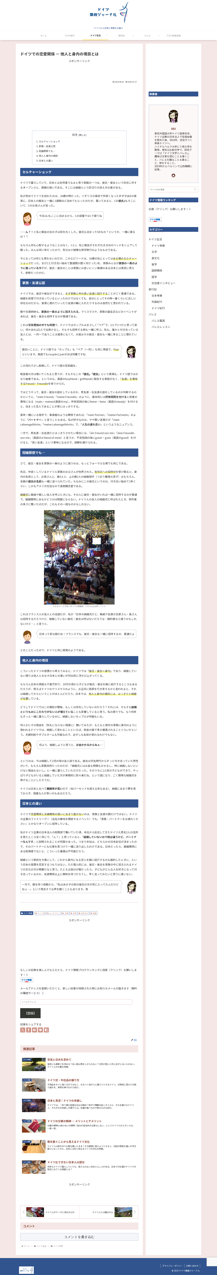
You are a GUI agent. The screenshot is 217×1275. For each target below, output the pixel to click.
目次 (75, 135)
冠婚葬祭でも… (47, 151)
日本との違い (46, 160)
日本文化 (84, 913)
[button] (46, 1029)
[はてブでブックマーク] (34, 1029)
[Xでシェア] (22, 1029)
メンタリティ (54, 913)
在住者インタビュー (164, 283)
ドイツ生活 (155, 239)
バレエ (153, 314)
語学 (154, 277)
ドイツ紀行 (158, 308)
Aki (173, 128)
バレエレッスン (161, 327)
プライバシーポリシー (172, 1265)
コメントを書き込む (79, 1237)
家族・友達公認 (47, 146)
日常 (74, 913)
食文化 (156, 258)
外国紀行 (157, 302)
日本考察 (157, 295)
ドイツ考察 (27, 913)
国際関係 (157, 270)
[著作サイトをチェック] (173, 175)
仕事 (66, 913)
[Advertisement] (79, 70)
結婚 (94, 913)
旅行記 (153, 289)
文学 (154, 252)
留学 (154, 264)
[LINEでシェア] (40, 1029)
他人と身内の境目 (48, 155)
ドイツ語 (41, 913)
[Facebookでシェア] (28, 1029)
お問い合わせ (192, 1265)
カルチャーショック (49, 141)
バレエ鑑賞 (158, 320)
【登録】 (30, 1013)
